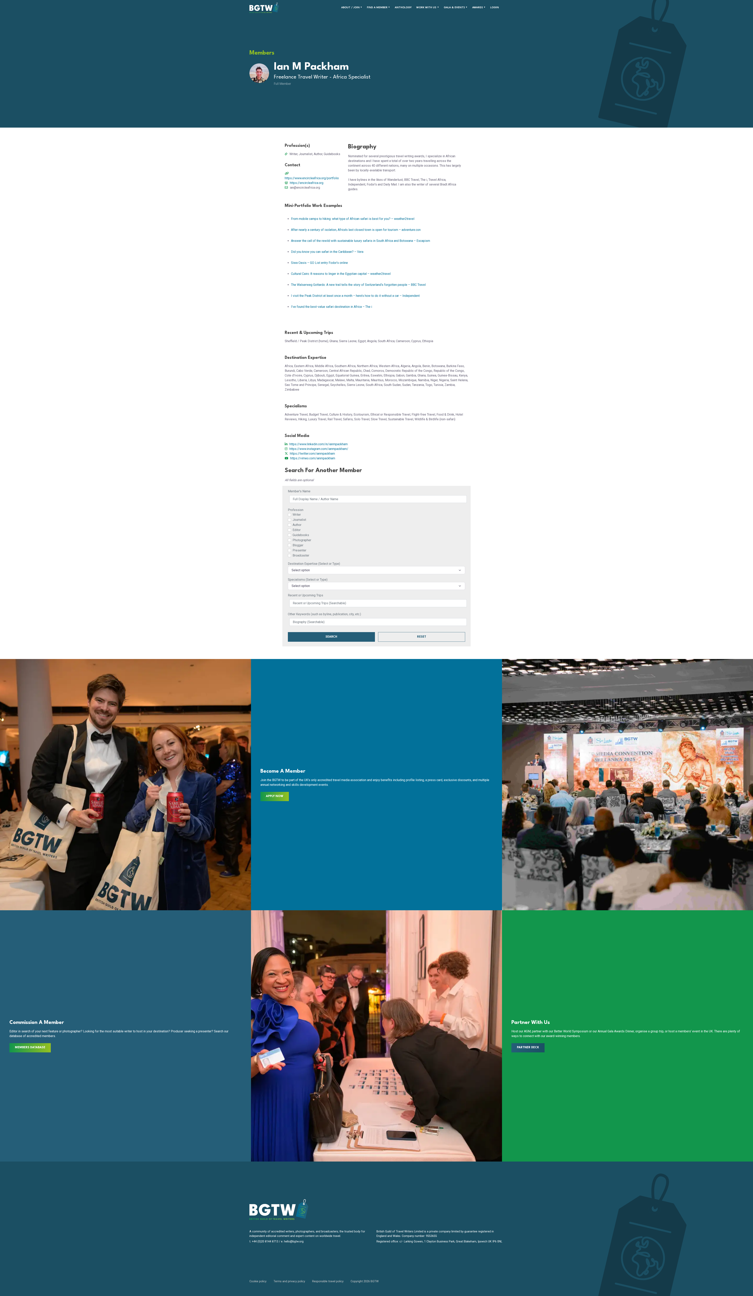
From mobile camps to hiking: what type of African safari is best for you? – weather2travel (352, 219)
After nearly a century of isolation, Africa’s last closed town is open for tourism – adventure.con (356, 230)
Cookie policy (257, 1281)
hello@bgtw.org (294, 1241)
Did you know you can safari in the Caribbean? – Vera (327, 252)
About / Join (350, 7)
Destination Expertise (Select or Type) (314, 564)
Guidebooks (301, 535)
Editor (297, 530)
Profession (295, 510)
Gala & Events (454, 7)
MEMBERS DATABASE (30, 1047)
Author (297, 525)
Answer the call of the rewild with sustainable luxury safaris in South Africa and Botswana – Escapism (360, 241)
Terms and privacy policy (289, 1281)
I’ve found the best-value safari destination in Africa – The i (331, 307)
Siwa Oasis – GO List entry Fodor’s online (319, 263)
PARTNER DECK (528, 1047)
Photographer (302, 540)
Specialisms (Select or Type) (307, 579)
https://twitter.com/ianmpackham (312, 453)
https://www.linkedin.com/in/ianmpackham (318, 444)
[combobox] (376, 570)
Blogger (298, 545)
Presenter (299, 550)
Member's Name (299, 491)
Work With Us (426, 7)
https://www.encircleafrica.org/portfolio (312, 178)
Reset (421, 636)
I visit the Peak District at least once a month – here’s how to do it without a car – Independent (355, 296)
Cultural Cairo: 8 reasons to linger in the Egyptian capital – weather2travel (341, 274)
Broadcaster (301, 555)
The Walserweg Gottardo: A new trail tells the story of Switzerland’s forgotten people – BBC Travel (358, 285)
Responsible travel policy (328, 1281)
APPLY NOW (274, 796)
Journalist (299, 520)
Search (331, 636)
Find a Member (377, 7)
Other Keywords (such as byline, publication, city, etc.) (324, 614)
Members (261, 53)
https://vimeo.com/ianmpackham (312, 458)
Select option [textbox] (301, 570)
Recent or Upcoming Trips (305, 595)
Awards (477, 7)
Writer (297, 514)
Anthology (403, 7)
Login (494, 7)
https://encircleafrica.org (306, 183)
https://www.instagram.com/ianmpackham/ (318, 449)
